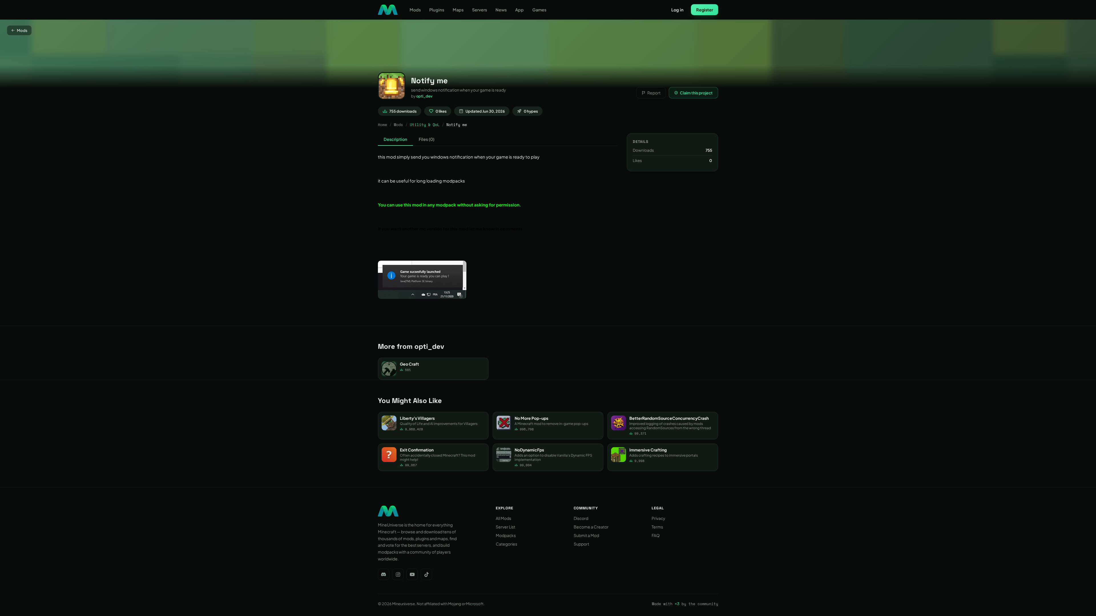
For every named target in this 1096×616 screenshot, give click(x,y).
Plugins (436, 9)
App (519, 9)
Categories (506, 543)
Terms (657, 526)
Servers (479, 9)
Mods (415, 9)
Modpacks (506, 535)
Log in (677, 9)
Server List (505, 526)
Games (539, 9)
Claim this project (696, 92)
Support (581, 543)
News (501, 9)
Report (653, 92)
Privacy (658, 518)
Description (395, 139)
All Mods (503, 518)
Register (704, 9)
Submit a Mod (586, 535)
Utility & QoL (425, 124)
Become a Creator (591, 526)
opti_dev (424, 96)
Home (382, 124)
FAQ (656, 535)
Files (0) (426, 139)
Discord (581, 518)
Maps (458, 9)
